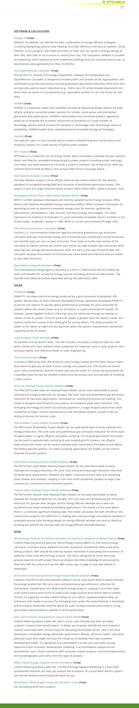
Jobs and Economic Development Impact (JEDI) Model (47, 617)
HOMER (19, 103)
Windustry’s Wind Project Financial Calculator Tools (46, 682)
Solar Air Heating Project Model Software (39, 386)
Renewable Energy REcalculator (33, 265)
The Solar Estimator (26, 357)
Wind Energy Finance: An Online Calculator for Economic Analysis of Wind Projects (65, 538)
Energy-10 (20, 38)
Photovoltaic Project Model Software (37, 423)
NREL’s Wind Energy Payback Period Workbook (43, 662)
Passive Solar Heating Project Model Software (42, 490)
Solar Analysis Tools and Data (32, 337)
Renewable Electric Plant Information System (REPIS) (47, 195)
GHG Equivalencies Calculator (32, 70)
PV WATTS (20, 292)
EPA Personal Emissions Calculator (35, 228)
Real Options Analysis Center (32, 175)
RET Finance (21, 151)
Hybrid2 (19, 136)
